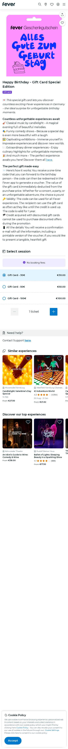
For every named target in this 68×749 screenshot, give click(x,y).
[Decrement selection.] (14, 312)
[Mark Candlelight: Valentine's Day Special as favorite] (28, 358)
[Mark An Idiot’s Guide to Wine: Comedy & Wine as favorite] (28, 422)
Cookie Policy (22, 727)
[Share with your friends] (62, 14)
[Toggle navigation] (64, 4)
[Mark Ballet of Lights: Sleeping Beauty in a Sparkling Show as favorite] (60, 422)
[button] (34, 275)
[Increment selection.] (53, 312)
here (49, 159)
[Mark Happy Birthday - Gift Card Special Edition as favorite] (62, 23)
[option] (34, 275)
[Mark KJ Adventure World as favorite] (60, 358)
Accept (13, 740)
